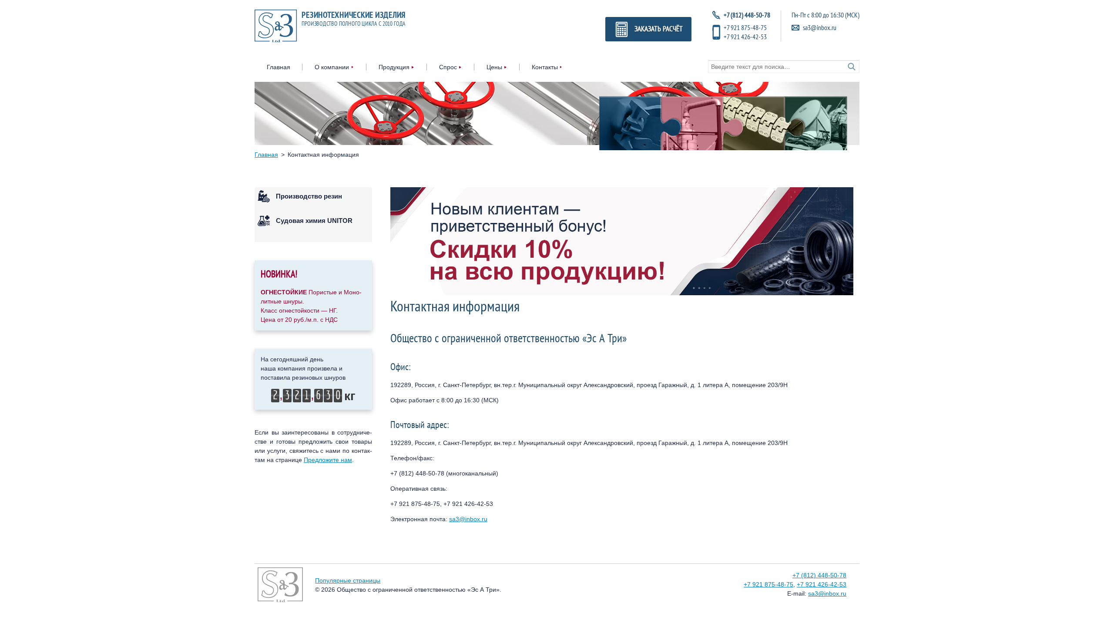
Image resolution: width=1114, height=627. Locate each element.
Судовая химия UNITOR (314, 220)
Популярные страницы (347, 580)
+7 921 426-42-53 (745, 36)
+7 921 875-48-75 (745, 27)
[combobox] (783, 67)
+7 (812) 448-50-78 (819, 575)
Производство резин (309, 196)
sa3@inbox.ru (819, 27)
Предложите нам (328, 459)
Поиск (852, 67)
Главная (278, 67)
